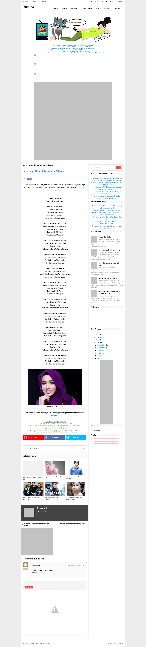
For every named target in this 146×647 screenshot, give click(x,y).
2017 (98, 340)
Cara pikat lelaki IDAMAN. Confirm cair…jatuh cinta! (55, 423)
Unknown (41, 508)
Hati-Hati (54, 415)
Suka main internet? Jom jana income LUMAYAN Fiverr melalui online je (73, 50)
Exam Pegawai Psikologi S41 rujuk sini (107, 210)
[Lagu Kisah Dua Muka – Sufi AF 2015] (33, 468)
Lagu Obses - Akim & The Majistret (31, 498)
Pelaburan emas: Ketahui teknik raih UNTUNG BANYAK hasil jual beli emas (55, 430)
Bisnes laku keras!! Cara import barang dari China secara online (73, 48)
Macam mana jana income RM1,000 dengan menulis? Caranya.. (55, 432)
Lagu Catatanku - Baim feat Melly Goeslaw (74, 498)
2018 (98, 337)
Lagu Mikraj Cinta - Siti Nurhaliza (51, 498)
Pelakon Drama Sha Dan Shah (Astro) (72, 524)
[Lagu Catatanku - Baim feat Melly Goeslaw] (76, 489)
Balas (25, 569)
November (101, 348)
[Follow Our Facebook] (91, 2)
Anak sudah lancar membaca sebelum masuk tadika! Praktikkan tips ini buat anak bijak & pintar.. (73, 53)
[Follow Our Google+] (99, 2)
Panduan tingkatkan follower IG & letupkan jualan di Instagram (73, 47)
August (100, 355)
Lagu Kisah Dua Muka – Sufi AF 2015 (32, 478)
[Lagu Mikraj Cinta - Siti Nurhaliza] (55, 489)
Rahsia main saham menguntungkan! (55, 428)
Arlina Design (112, 643)
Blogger (120, 643)
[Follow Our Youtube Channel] (103, 2)
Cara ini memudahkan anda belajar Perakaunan (56, 427)
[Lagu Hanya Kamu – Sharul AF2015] (76, 468)
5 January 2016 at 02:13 (74, 565)
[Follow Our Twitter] (95, 2)
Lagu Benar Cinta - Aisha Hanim (54, 477)
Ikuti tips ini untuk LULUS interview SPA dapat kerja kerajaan (73, 45)
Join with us (119, 2)
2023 (98, 334)
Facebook (55, 437)
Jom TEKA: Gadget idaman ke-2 (109, 250)
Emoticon (29, 587)
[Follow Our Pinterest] (111, 2)
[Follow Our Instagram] (107, 2)
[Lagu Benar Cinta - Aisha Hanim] (55, 468)
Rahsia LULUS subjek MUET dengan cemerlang (73, 51)
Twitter (76, 437)
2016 (98, 342)
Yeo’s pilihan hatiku (104, 237)
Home (25, 165)
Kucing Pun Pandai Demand (107, 278)
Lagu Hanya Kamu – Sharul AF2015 (74, 477)
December (101, 345)
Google (34, 437)
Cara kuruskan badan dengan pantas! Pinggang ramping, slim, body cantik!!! (55, 425)
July (99, 358)
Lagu (30, 165)
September (101, 353)
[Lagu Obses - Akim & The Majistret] (33, 489)
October (100, 350)
